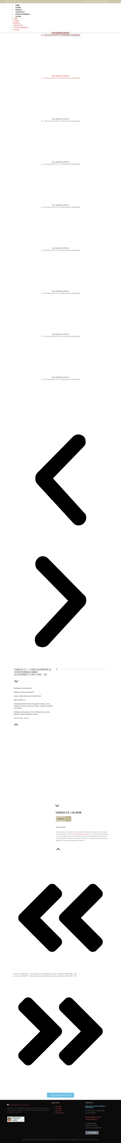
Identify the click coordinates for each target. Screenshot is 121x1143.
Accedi (18, 16)
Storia (18, 7)
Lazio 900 (58, 1106)
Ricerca (18, 10)
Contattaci (20, 12)
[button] (60, 480)
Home (17, 5)
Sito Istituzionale (22, 14)
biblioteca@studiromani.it (82, 834)
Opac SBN (58, 1108)
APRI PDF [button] (60, 819)
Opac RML (58, 1111)
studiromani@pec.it (91, 1119)
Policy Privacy (59, 1113)
